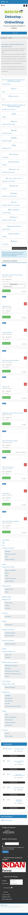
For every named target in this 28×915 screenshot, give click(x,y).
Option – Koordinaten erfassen (19, 761)
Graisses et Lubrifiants (10, 722)
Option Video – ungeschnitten (19, 800)
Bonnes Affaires (5, 540)
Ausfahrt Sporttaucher (19, 749)
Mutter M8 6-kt (6, 493)
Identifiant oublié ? (6, 897)
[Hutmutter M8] (14, 382)
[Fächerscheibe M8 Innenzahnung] (14, 436)
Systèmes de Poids (6, 586)
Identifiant (4, 880)
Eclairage (4, 621)
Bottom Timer (8, 654)
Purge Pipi (7, 703)
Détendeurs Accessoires (10, 554)
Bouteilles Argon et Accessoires (12, 671)
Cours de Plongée (6, 681)
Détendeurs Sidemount (10, 644)
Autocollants (8, 668)
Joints (6, 556)
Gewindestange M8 (7, 332)
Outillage (4, 711)
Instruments (5, 613)
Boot (3, 545)
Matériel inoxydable (6, 597)
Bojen (3, 542)
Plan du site (17, 906)
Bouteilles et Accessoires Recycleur (13, 673)
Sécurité (7, 733)
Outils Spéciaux (8, 725)
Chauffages (7, 695)
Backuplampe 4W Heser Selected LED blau (12, 275)
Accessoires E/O (9, 624)
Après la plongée (9, 736)
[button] (24, 6)
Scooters (4, 648)
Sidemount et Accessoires (8, 640)
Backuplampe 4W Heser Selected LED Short (12, 413)
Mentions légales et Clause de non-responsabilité (8, 906)
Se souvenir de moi (8, 887)
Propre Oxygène (9, 720)
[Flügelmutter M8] (14, 302)
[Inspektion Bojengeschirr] (8, 787)
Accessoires (8, 608)
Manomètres (8, 616)
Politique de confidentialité (8, 849)
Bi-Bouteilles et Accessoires (11, 665)
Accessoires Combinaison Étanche (13, 706)
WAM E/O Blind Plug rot (8, 467)
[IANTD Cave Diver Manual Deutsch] (14, 356)
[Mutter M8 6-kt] (14, 489)
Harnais (7, 573)
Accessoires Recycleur (10, 633)
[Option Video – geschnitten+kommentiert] (8, 774)
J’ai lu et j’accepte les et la (13, 848)
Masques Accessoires (10, 687)
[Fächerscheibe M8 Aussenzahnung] (14, 517)
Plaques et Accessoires (10, 570)
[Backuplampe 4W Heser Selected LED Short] (14, 408)
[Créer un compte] (26, 6)
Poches (6, 592)
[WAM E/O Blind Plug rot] (14, 463)
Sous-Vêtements (9, 701)
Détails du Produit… (14, 755)
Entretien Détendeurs (10, 559)
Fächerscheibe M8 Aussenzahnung (10, 521)
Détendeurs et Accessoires (8, 548)
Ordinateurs (7, 657)
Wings (6, 575)
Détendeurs (7, 551)
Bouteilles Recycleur (9, 635)
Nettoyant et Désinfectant (11, 717)
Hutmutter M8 (5, 387)
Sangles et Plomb (9, 589)
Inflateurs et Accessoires (10, 578)
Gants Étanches (8, 698)
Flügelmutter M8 (6, 306)
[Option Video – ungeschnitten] (8, 800)
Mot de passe (5, 883)
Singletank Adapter (9, 581)
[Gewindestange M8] (14, 328)
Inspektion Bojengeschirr (18, 787)
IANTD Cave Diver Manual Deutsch (10, 360)
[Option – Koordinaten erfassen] (8, 761)
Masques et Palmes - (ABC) (8, 684)
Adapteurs (7, 605)
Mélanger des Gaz (6, 599)
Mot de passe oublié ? (7, 899)
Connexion (5, 892)
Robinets (7, 676)
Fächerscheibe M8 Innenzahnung (10, 441)
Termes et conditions (17, 847)
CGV (20, 906)
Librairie (4, 564)
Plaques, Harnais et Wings (8, 567)
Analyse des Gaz (9, 603)
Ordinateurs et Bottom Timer (8, 651)
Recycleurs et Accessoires (8, 629)
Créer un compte (6, 894)
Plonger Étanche (6, 692)
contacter (13, 61)
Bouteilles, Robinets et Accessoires (10, 662)
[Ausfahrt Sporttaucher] (8, 749)
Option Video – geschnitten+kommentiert (19, 775)
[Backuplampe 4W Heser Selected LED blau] (14, 270)
